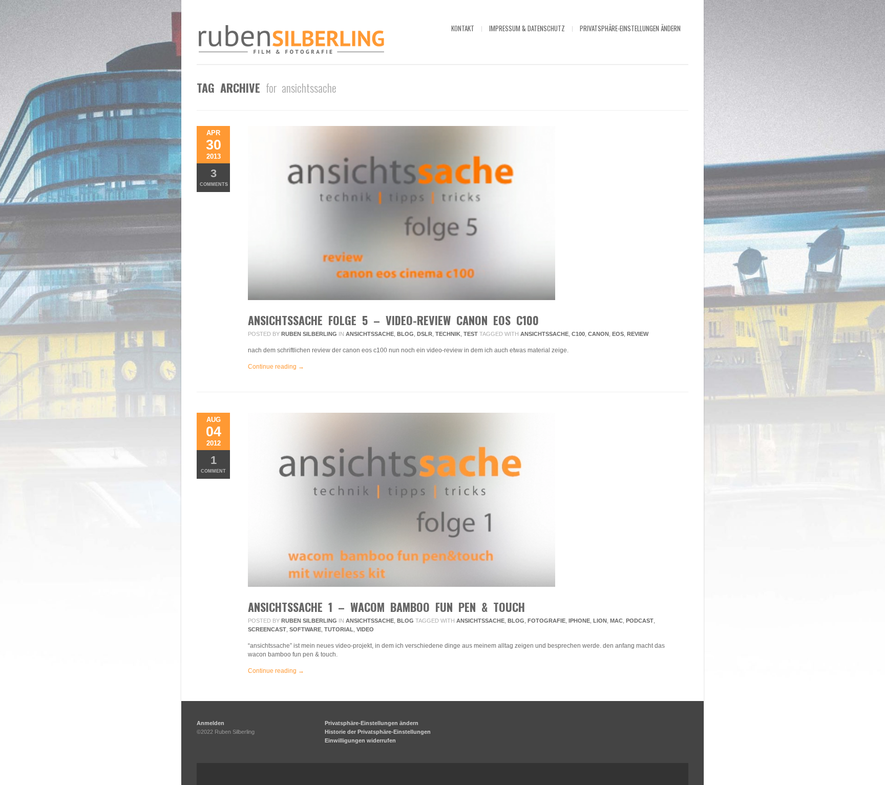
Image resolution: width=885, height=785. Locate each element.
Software (305, 629)
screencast (267, 629)
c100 (578, 334)
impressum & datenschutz (527, 28)
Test (470, 334)
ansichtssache (370, 334)
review (637, 334)
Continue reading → (276, 366)
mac (616, 621)
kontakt (462, 28)
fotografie (546, 621)
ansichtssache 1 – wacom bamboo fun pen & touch (386, 607)
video (365, 629)
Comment (213, 464)
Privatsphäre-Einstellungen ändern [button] (630, 28)
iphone (579, 621)
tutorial (338, 629)
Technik (447, 334)
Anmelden (210, 723)
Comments (214, 177)
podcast (640, 621)
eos (618, 334)
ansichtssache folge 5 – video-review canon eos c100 (393, 320)
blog (516, 621)
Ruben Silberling (309, 334)
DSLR (424, 334)
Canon (598, 334)
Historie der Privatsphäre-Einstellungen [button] (378, 732)
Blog (405, 334)
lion (600, 621)
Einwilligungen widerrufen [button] (360, 740)
